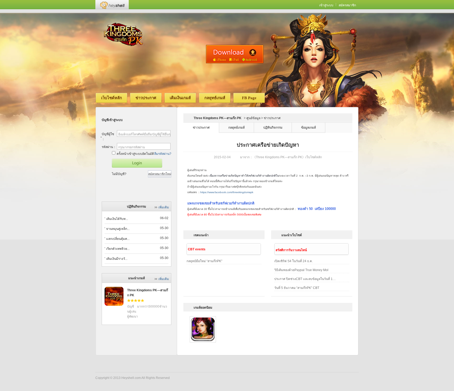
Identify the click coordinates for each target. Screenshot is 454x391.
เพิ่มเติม (163, 207)
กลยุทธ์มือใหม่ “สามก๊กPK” (204, 261)
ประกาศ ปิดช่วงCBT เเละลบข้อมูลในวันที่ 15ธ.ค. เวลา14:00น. (305, 279)
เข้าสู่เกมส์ (137, 163)
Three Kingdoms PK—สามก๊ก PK (217, 118)
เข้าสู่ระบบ (326, 5)
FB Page (249, 98)
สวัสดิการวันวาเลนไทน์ (291, 250)
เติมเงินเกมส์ (180, 98)
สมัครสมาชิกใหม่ (159, 174)
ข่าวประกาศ (146, 98)
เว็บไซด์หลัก (111, 98)
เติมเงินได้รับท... (117, 219)
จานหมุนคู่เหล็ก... (118, 229)
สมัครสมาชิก (347, 5)
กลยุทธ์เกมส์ (214, 98)
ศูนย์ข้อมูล (253, 118)
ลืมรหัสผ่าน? (162, 154)
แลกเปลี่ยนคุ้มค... (118, 239)
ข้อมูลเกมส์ (308, 127)
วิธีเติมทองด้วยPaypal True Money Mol (301, 270)
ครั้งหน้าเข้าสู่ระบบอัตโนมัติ (135, 154)
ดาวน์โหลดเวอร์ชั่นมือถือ (235, 54)
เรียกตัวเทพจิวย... (118, 249)
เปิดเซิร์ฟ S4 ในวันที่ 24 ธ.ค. (293, 261)
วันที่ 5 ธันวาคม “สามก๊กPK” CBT (296, 288)
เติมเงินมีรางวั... (116, 259)
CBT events (196, 249)
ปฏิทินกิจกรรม (272, 127)
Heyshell (112, 4)
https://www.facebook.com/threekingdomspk (226, 192)
